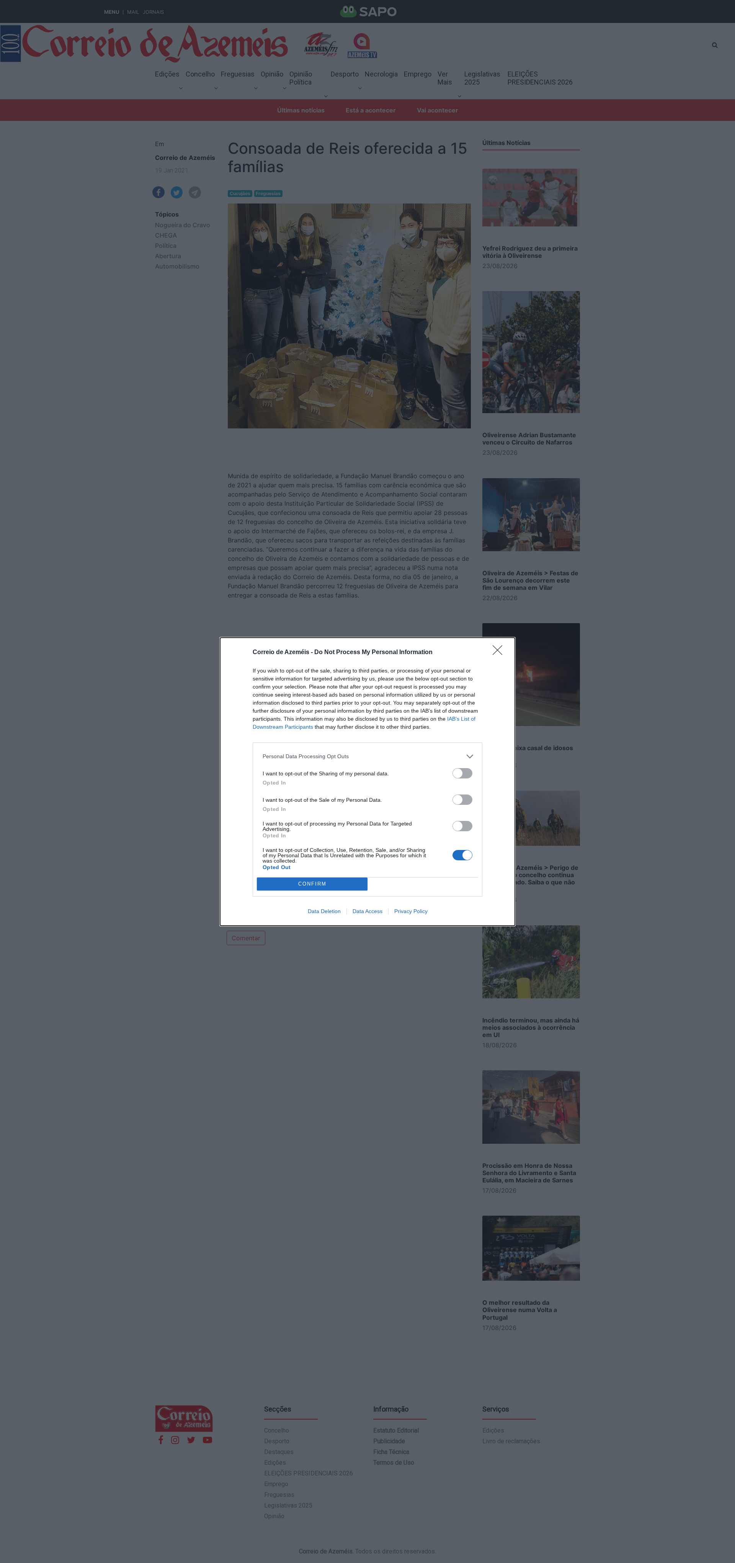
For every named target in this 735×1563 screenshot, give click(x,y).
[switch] (462, 773)
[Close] (500, 652)
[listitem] (367, 756)
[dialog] (367, 782)
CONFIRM (312, 884)
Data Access (367, 911)
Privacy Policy (411, 911)
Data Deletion (324, 911)
